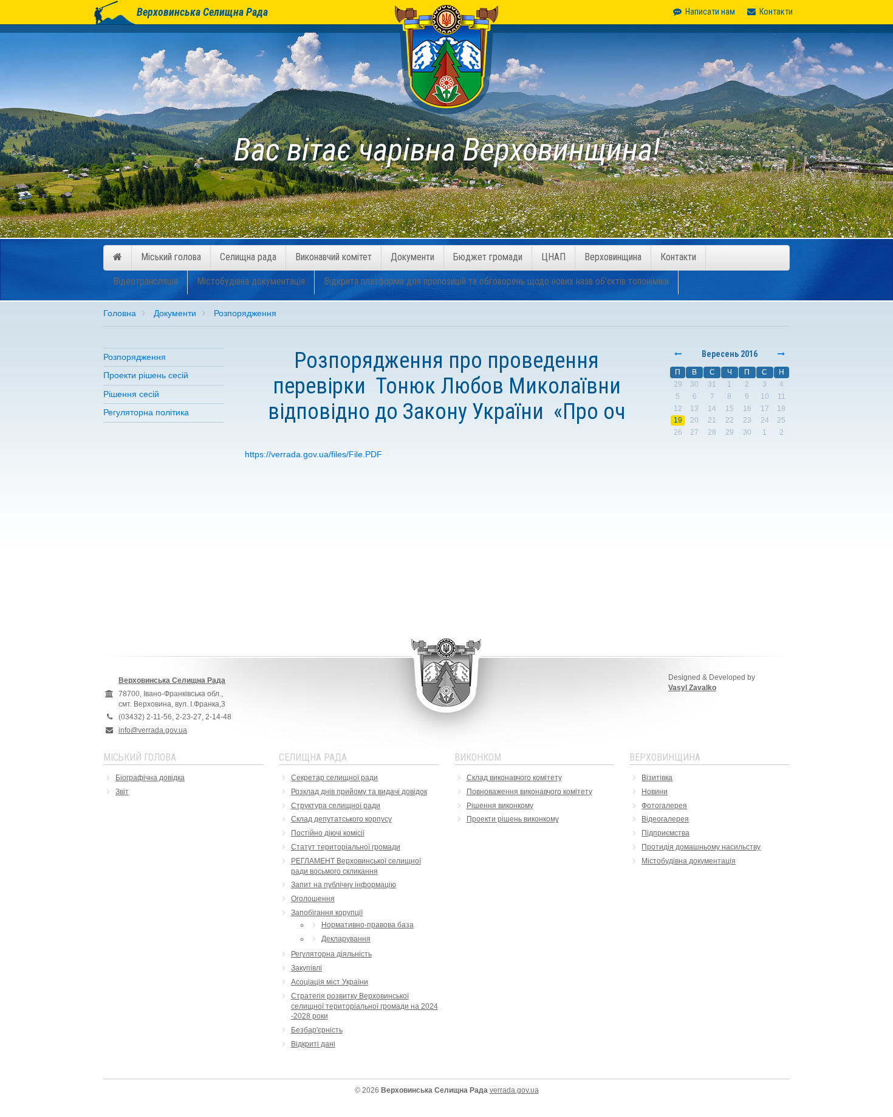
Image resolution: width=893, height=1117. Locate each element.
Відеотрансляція (145, 281)
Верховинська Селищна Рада (202, 11)
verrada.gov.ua (514, 1090)
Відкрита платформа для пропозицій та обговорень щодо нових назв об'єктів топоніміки (496, 281)
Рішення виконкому (500, 805)
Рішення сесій (131, 394)
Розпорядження (245, 313)
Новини (655, 791)
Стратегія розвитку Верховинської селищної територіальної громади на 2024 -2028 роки (364, 1006)
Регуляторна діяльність (331, 954)
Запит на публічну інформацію (343, 884)
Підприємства (665, 833)
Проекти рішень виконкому (513, 819)
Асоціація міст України (329, 982)
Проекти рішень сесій (145, 375)
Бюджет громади (487, 257)
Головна (119, 313)
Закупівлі (306, 968)
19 (678, 420)
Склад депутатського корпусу (341, 819)
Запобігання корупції (327, 912)
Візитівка (657, 777)
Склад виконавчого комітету (514, 777)
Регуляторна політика (146, 412)
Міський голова (171, 257)
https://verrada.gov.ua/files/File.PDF (313, 454)
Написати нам (710, 11)
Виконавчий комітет (333, 257)
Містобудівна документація (251, 281)
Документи (412, 257)
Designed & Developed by (711, 682)
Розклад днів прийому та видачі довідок (359, 791)
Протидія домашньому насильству (701, 847)
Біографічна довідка (150, 777)
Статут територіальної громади (345, 847)
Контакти (776, 11)
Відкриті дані (313, 1044)
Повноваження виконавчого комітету (529, 791)
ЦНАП (553, 257)
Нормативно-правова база (367, 925)
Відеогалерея (665, 819)
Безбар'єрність (317, 1030)
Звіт (122, 791)
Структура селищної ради (335, 805)
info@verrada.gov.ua (152, 730)
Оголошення (313, 898)
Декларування (346, 939)
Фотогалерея (664, 805)
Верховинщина (613, 257)
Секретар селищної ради (334, 777)
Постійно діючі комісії (327, 833)
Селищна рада (248, 257)
